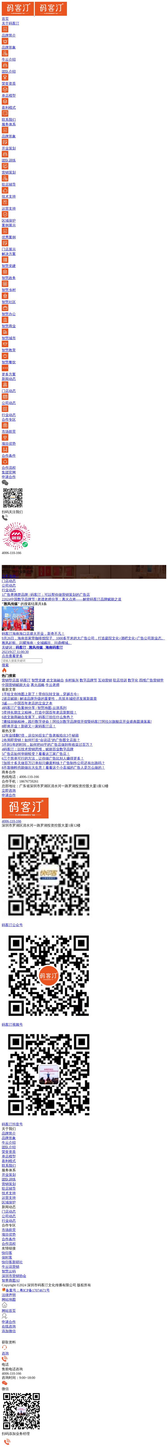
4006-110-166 (11, 821)
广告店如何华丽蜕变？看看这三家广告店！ (36, 754)
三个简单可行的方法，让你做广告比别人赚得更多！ (43, 758)
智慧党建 (39, 680)
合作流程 (9, 1244)
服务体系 (9, 124)
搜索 (5, 665)
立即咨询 (9, 790)
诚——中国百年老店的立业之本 (27, 703)
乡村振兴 (72, 680)
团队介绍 (9, 1147)
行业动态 (9, 1221)
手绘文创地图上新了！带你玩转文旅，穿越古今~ (40, 694)
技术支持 (9, 1193)
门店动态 (9, 1211)
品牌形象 (9, 1138)
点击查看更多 (12, 656)
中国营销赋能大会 (16, 685)
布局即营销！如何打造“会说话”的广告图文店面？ (41, 740)
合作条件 (9, 1239)
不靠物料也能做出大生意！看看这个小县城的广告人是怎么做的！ (53, 767)
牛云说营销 (10, 1267)
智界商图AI (10, 1280)
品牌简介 (9, 1133)
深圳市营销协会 (14, 1276)
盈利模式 (9, 1161)
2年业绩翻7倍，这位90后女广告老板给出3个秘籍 (40, 735)
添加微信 (9, 1331)
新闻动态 (9, 379)
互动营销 (105, 680)
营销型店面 (10, 680)
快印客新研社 (12, 1262)
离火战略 (38, 685)
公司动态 (9, 1216)
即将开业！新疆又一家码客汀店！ (29, 726)
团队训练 (9, 1179)
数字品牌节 (88, 680)
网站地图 (9, 1299)
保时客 (7, 1257)
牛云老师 (53, 685)
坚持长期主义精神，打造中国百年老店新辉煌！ (39, 712)
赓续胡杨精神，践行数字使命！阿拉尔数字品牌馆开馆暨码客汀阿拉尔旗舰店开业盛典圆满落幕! (77, 721)
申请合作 (9, 477)
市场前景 (9, 1230)
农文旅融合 (55, 680)
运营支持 (9, 1198)
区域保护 (9, 1202)
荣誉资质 (9, 1152)
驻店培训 (120, 680)
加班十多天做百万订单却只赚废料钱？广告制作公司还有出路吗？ (53, 763)
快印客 (7, 1253)
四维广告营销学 (151, 680)
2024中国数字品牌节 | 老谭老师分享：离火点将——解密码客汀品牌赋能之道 (61, 599)
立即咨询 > (10, 576)
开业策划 (9, 1175)
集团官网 (9, 472)
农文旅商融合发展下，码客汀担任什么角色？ (38, 717)
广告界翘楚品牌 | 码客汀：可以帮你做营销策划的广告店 (46, 595)
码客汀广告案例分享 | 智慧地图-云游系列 (34, 708)
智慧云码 (9, 1271)
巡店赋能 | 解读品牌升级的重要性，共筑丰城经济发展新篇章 (49, 698)
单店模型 (9, 1156)
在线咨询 (9, 1326)
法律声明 (9, 1295)
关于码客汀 (10, 23)
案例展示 (9, 225)
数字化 (133, 680)
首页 (5, 19)
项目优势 (9, 1234)
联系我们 (9, 1165)
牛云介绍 (9, 1142)
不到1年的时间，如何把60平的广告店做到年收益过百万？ (47, 744)
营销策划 (9, 1184)
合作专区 (9, 419)
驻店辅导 (9, 1188)
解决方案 (9, 254)
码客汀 (25, 680)
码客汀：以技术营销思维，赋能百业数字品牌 (38, 749)
